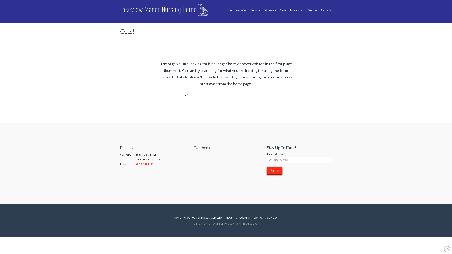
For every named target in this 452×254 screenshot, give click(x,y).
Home (177, 218)
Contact (259, 218)
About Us (189, 218)
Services (203, 218)
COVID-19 (272, 218)
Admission (217, 218)
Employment (243, 218)
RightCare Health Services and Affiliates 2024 (227, 224)
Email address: (275, 154)
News (229, 218)
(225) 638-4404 (144, 163)
